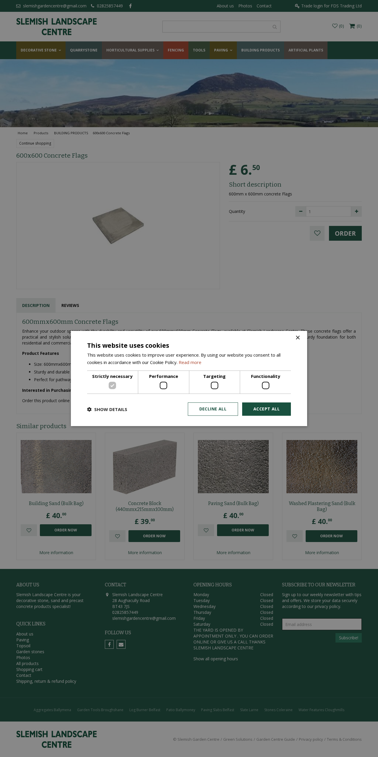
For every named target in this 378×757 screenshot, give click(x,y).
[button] (107, 409)
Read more (190, 362)
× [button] (297, 338)
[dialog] (189, 378)
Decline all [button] (213, 409)
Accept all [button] (266, 409)
